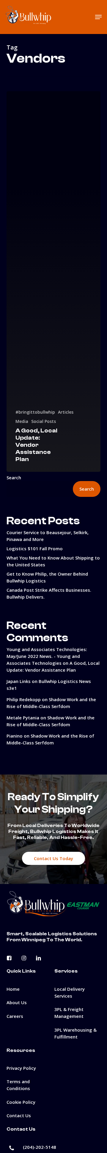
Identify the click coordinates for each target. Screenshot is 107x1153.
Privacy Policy (21, 1068)
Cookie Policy (21, 1102)
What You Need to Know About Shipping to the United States (53, 561)
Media (21, 421)
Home (13, 989)
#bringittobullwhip (35, 412)
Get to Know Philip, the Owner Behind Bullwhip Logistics (47, 577)
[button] (98, 17)
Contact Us (19, 1115)
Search (14, 477)
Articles (65, 412)
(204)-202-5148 (39, 1147)
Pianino (15, 736)
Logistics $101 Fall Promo (35, 548)
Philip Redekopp (24, 699)
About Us (17, 1002)
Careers (15, 1016)
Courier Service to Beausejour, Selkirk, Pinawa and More (48, 535)
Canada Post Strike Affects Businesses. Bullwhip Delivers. (49, 593)
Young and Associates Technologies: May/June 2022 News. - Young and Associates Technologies (47, 656)
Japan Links (19, 681)
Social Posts (43, 421)
